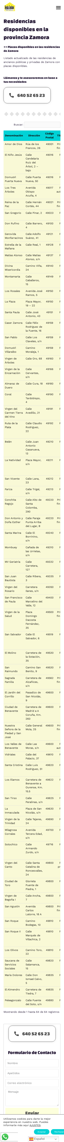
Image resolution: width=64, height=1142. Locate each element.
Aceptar (42, 1132)
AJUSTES (35, 1125)
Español (39, 1138)
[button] (58, 8)
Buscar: (18, 124)
